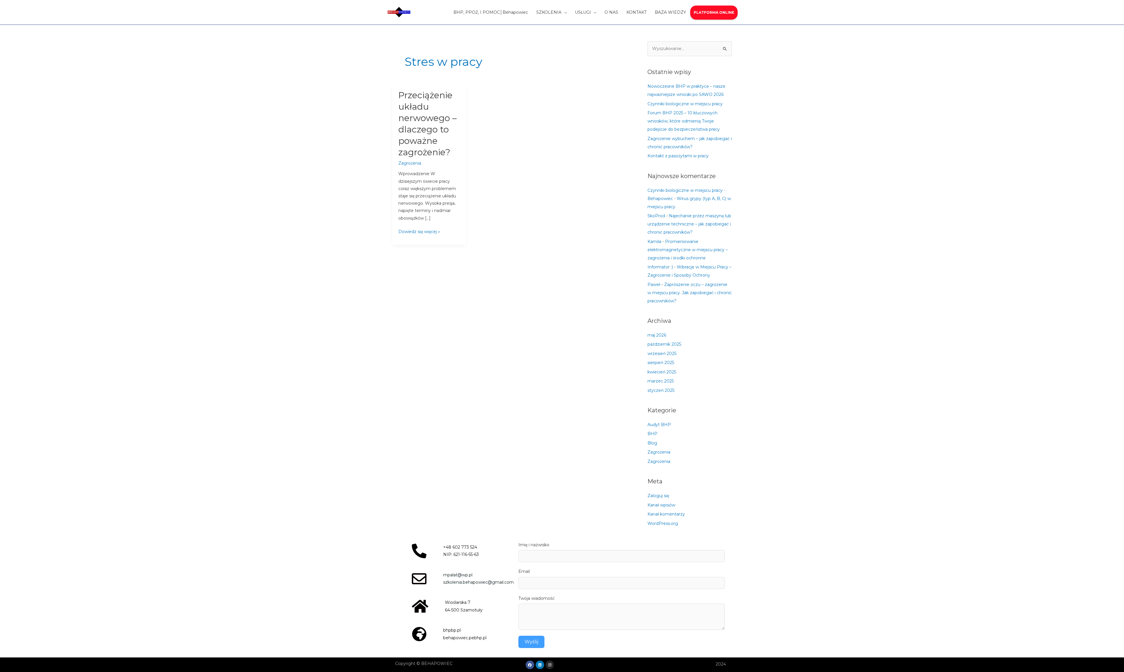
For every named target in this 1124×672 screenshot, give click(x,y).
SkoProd (656, 215)
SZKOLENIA (548, 12)
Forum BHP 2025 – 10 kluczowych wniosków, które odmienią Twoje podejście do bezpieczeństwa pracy (683, 121)
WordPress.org (662, 523)
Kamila (654, 241)
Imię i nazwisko (533, 544)
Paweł (653, 284)
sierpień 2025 (660, 362)
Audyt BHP (659, 424)
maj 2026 (656, 335)
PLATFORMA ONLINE (714, 12)
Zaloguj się (658, 495)
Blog (652, 443)
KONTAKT (636, 12)
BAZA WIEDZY (670, 12)
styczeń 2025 (660, 390)
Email (524, 571)
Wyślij (531, 642)
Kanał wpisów (661, 505)
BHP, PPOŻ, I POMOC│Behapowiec (490, 12)
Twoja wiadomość (536, 598)
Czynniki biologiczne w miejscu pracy (685, 103)
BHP (652, 433)
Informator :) (660, 267)
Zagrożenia (409, 163)
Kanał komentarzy (666, 514)
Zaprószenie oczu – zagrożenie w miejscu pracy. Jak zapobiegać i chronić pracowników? (689, 293)
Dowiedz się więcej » (419, 231)
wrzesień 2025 (661, 353)
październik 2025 (664, 344)
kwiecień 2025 (661, 372)
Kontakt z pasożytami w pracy (678, 155)
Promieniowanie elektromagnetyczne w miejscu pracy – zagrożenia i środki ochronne (687, 250)
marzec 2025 (660, 381)
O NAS (611, 12)
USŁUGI (583, 12)
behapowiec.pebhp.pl (464, 637)
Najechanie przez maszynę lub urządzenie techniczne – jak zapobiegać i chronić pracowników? (689, 224)
